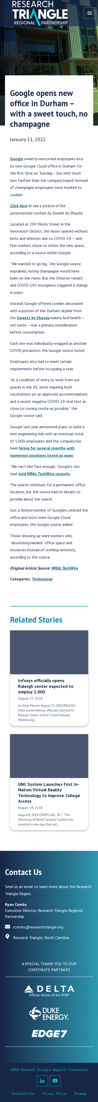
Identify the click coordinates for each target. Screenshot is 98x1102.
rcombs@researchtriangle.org (38, 926)
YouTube (55, 1080)
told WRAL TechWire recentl (43, 473)
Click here (18, 205)
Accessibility (23, 1093)
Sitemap (80, 1093)
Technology (42, 578)
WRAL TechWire (64, 568)
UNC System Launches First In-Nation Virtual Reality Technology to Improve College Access (49, 792)
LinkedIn (42, 1080)
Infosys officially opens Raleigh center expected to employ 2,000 (45, 686)
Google (16, 158)
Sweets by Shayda (33, 317)
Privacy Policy (54, 1093)
